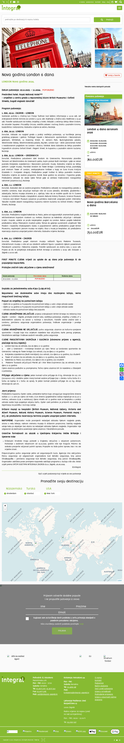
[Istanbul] (72, 544)
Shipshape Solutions (43, 740)
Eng (108, 2)
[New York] (37, 544)
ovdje (81, 624)
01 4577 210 (50, 689)
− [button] (5, 509)
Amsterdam (11, 493)
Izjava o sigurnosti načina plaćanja (105, 698)
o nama (82, 2)
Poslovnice (99, 683)
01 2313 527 (71, 722)
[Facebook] (11, 2)
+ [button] (5, 505)
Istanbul (30, 493)
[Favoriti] (116, 2)
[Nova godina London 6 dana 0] (46, 52)
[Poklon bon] (112, 2)
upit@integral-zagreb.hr (47, 694)
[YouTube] (14, 2)
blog (103, 2)
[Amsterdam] (64, 538)
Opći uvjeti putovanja (104, 689)
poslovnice (90, 2)
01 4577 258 (42, 691)
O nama (98, 678)
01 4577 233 (40, 689)
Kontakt (98, 2)
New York (51, 493)
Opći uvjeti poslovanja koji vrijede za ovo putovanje (59, 474)
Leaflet (120, 580)
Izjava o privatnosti (103, 691)
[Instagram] (18, 2)
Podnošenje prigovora (104, 694)
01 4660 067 (71, 687)
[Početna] (11, 8)
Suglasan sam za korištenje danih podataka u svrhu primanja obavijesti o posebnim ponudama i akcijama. (64, 619)
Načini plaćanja (101, 686)
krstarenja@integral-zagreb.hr (76, 693)
